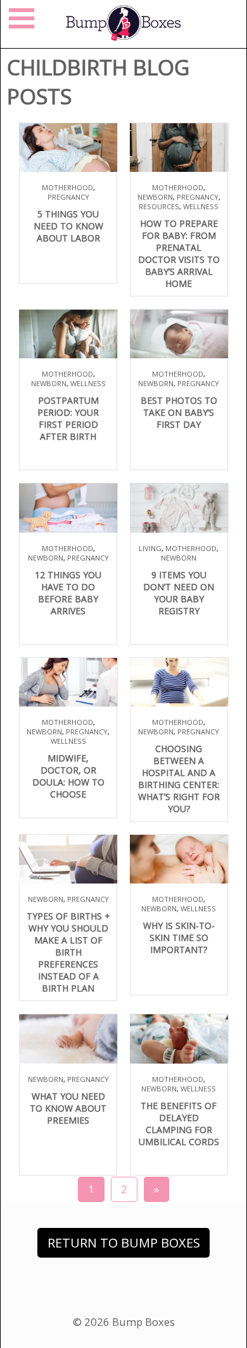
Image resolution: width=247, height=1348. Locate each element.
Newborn (155, 197)
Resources (159, 206)
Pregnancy (68, 197)
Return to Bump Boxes (124, 1242)
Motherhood (67, 187)
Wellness (200, 206)
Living (150, 548)
